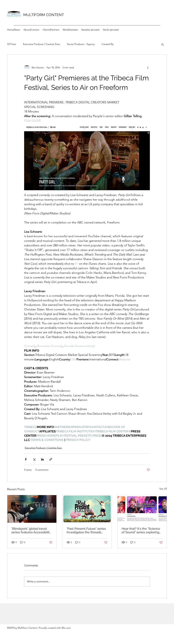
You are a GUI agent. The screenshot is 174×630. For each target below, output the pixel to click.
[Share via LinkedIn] (42, 459)
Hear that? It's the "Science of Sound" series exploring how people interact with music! (141, 530)
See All (163, 488)
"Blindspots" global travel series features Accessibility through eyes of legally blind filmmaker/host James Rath (31, 530)
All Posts (11, 44)
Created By (107, 44)
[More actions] (148, 67)
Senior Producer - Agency (81, 44)
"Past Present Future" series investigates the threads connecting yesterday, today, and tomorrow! (86, 530)
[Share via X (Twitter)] (34, 459)
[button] (162, 44)
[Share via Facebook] (25, 459)
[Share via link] (50, 459)
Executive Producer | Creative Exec (41, 44)
